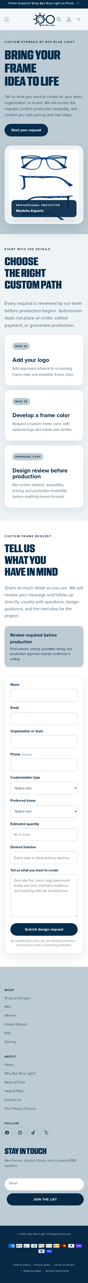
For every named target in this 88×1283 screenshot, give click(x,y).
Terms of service (64, 1265)
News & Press (15, 1082)
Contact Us (13, 1099)
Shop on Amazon (18, 998)
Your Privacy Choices (20, 1108)
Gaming (10, 1041)
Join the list (45, 1199)
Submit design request (44, 929)
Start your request (26, 130)
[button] (7, 19)
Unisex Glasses (16, 1024)
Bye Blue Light (36, 1234)
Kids (8, 1033)
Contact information (57, 1271)
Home (9, 1064)
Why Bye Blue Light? (20, 1073)
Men (8, 1006)
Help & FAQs (14, 1091)
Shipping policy (32, 1271)
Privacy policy (42, 1265)
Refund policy (22, 1265)
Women (10, 1015)
